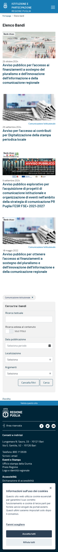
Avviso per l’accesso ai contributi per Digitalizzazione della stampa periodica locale (27, 135)
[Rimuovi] (32, 297)
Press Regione (10, 467)
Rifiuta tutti (29, 542)
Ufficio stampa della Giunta (17, 463)
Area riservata (14, 425)
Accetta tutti (29, 534)
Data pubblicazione (15, 339)
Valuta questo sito (29, 403)
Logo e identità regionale (15, 470)
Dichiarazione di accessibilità (18, 480)
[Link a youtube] (54, 426)
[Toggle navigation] (53, 7)
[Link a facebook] (41, 426)
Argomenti (11, 367)
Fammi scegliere (15, 524)
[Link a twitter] (48, 426)
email (14, 456)
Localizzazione (13, 353)
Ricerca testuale (14, 313)
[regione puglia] (5, 5)
